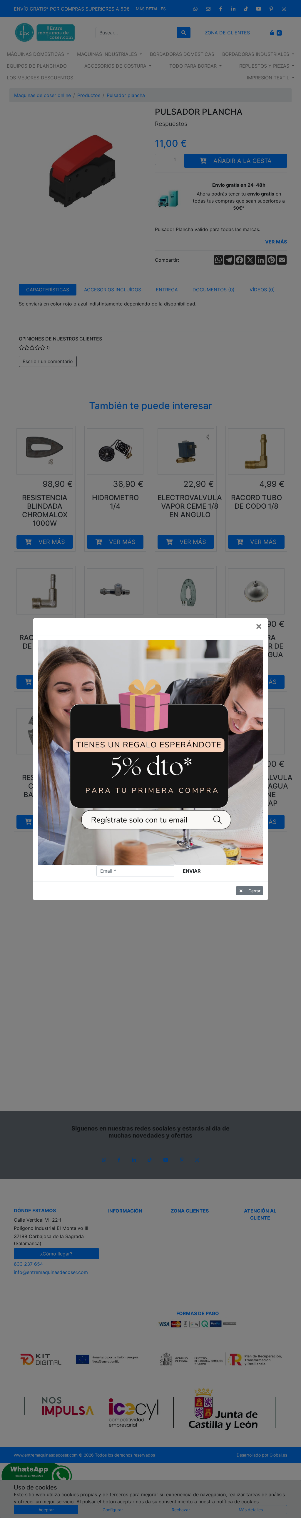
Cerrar (254, 890)
